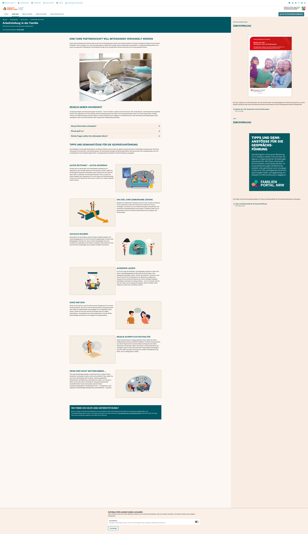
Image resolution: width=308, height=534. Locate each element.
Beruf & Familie (24, 19)
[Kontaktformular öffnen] (289, 3)
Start (6, 14)
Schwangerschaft (14, 19)
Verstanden (113, 528)
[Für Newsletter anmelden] (292, 3)
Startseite (5, 19)
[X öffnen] (302, 3)
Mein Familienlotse (57, 14)
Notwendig (113, 521)
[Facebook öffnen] (296, 3)
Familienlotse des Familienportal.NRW (129, 413)
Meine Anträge (41, 14)
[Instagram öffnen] (299, 3)
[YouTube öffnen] (304, 3)
